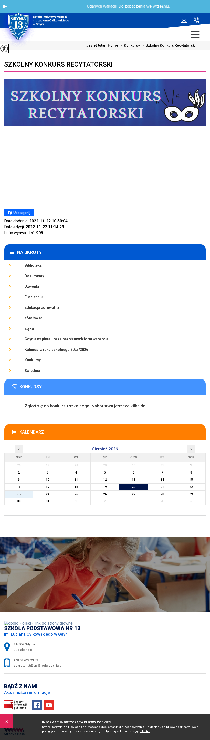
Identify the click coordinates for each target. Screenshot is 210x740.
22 (191, 487)
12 (105, 479)
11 (76, 479)
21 (162, 487)
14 (162, 479)
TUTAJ (145, 731)
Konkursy (130, 45)
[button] (5, 6)
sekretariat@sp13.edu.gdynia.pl (185, 20)
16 (19, 487)
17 (47, 487)
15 (191, 479)
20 (133, 487)
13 (133, 479)
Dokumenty (34, 276)
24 (47, 494)
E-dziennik (34, 297)
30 (19, 501)
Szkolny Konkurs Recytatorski (58, 64)
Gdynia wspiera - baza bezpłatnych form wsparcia (66, 339)
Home (113, 45)
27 (133, 494)
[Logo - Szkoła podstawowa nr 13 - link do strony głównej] (40, 14)
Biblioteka (33, 265)
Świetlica (32, 370)
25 (76, 494)
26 (105, 494)
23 (19, 494)
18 (76, 487)
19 (105, 487)
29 (191, 494)
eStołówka (34, 318)
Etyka (29, 328)
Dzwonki (32, 286)
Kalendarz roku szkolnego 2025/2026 (56, 349)
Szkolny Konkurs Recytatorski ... (171, 45)
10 (47, 479)
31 (47, 501)
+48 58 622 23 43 (195, 20)
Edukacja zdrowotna (42, 307)
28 (162, 494)
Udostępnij (21, 213)
